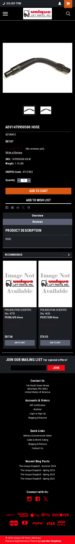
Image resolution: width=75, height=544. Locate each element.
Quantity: (10, 180)
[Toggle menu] (5, 13)
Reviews (37, 222)
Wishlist (37, 409)
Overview (37, 215)
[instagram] (29, 499)
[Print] (17, 207)
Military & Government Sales (37, 435)
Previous (5, 68)
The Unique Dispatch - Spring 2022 (37, 478)
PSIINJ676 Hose (14, 317)
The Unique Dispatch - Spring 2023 (37, 474)
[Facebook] (6, 207)
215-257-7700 (13, 3)
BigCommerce (22, 541)
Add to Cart (20, 343)
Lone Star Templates (51, 541)
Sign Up (42, 413)
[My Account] (59, 3)
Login (32, 413)
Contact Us (37, 448)
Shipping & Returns (37, 418)
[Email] (12, 207)
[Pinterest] (28, 207)
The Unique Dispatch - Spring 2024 (37, 470)
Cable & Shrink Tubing (37, 440)
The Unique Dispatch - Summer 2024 (37, 466)
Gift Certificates (37, 405)
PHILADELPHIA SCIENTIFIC (18, 309)
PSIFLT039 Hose (49, 317)
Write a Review (13, 152)
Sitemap (36, 538)
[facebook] (37, 499)
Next (69, 68)
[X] (23, 207)
